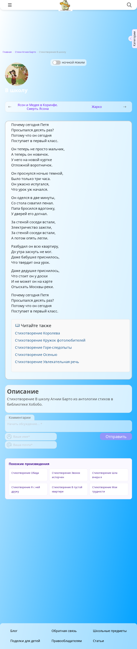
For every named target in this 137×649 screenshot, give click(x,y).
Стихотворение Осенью (36, 354)
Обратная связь (64, 631)
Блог (13, 631)
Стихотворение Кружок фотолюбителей (50, 340)
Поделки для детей (25, 641)
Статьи (98, 641)
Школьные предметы (110, 631)
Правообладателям (67, 641)
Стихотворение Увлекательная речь (47, 361)
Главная (7, 52)
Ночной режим (73, 62)
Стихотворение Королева (37, 333)
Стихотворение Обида (25, 473)
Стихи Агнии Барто (25, 52)
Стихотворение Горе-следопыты (43, 347)
